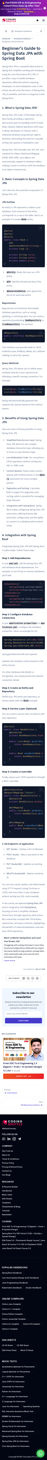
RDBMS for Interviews (11, 1416)
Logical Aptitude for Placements (16, 1372)
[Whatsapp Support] (40, 1454)
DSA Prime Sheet (9, 1350)
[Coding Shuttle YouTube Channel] (3, 1138)
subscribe (23, 1020)
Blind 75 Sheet (27, 1350)
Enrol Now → (29, 11)
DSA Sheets (7, 1199)
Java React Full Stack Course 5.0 (16, 1248)
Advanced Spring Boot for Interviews (18, 1431)
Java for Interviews (10, 1406)
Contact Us (7, 1171)
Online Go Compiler (10, 1324)
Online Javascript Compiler (14, 1319)
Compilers (6, 1203)
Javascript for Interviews (13, 1386)
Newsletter (7, 1215)
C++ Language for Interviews (15, 1396)
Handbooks (6, 38)
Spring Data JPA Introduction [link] (13, 41)
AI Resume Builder (10, 1187)
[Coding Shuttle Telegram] (19, 1138)
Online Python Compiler (12, 1314)
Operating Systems (31, 1406)
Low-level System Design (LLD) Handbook (20, 1278)
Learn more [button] (9, 960)
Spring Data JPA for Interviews (15, 1441)
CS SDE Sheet (23, 1345)
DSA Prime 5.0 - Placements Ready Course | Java (23, 1240)
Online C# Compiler (31, 1324)
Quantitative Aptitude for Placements (18, 1367)
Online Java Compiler (11, 1304)
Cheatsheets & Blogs (11, 1207)
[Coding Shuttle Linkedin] (9, 1138)
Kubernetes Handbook (12, 1288)
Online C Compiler (10, 1329)
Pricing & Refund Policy (12, 1167)
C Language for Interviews (13, 1401)
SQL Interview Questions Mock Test (17, 1411)
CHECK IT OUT (21, 1076)
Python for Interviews (11, 1391)
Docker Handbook (33, 1288)
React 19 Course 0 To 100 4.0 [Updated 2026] (22, 1244)
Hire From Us (7, 1151)
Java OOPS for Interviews (13, 1382)
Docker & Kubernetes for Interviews (17, 1421)
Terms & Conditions (10, 1159)
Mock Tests (7, 1195)
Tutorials (6, 1211)
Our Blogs (6, 1175)
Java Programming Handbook (15, 1283)
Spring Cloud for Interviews (14, 1426)
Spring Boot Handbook (22, 38)
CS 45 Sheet (7, 1345)
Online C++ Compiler (11, 1309)
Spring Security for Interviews (15, 1436)
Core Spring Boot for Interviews (15, 1446)
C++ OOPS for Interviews (13, 1377)
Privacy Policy (8, 1163)
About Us (6, 1155)
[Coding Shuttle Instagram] (14, 1138)
